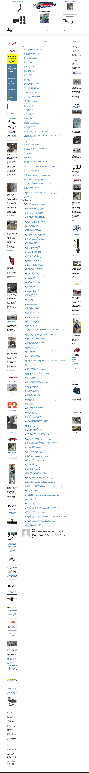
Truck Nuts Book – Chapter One (32, 189)
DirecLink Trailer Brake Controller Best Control (35, 239)
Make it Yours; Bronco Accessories (33, 289)
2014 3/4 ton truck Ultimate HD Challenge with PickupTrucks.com (38, 473)
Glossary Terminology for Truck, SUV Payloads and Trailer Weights (37, 175)
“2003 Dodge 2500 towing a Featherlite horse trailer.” (36, 506)
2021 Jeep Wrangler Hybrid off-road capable (32, 52)
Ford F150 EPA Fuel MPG (31, 298)
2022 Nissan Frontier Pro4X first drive (31, 58)
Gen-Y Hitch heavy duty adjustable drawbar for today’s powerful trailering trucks (42, 442)
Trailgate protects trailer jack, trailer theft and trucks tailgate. (35, 161)
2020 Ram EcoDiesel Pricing (31, 339)
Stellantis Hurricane (27, 157)
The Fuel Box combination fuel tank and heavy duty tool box (38, 477)
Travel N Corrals (75, 372)
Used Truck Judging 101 (30, 504)
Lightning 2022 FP (27, 137)
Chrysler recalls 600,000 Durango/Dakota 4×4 (35, 509)
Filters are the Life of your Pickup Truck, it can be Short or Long (36, 180)
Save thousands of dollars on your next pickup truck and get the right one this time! (42, 495)
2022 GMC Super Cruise (31, 299)
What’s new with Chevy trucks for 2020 (33, 343)
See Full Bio (55, 537)
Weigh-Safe (74, 357)
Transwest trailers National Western (33, 359)
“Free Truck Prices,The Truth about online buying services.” (37, 434)
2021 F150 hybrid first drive (31, 294)
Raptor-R (25, 152)
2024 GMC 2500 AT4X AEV (28, 70)
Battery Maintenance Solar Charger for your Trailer (34, 89)
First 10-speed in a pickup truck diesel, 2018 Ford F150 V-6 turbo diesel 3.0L (40, 402)
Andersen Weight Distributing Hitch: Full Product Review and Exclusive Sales (41, 482)
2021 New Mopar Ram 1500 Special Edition (34, 285)
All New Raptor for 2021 (30, 295)
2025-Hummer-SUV (27, 79)
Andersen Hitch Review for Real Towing (34, 261)
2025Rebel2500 (27, 80)
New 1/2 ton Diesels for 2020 (31, 325)
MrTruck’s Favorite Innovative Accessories (34, 457)
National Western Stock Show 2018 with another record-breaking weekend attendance (43, 400)
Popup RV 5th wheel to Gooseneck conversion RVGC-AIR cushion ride (39, 483)
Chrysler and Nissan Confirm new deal (33, 487)
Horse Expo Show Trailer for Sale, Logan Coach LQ (36, 433)
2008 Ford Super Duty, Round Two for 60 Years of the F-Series (38, 443)
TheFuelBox (74, 361)
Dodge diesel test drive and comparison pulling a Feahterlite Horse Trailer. (41, 493)
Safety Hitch (74, 377)
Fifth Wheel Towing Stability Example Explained (35, 253)
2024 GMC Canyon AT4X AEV (29, 71)
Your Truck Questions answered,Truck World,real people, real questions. (40, 521)
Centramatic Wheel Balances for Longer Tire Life (35, 234)
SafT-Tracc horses (27, 153)
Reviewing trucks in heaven (31, 320)
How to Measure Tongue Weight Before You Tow (35, 218)
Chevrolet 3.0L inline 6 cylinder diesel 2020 (34, 346)
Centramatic (74, 208)
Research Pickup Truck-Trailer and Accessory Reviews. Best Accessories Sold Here (40, 166)
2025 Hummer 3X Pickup (28, 76)
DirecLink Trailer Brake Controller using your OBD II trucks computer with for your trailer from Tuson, (12, 691)
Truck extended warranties (31, 499)
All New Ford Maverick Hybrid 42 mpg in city (32, 83)
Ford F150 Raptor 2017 (30, 426)
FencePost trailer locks (28, 108)
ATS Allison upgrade (30, 503)
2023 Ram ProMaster (28, 67)
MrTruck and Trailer (12, 633)
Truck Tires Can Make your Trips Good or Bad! (33, 182)
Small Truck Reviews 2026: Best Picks (33, 269)
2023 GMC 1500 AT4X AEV (28, 63)
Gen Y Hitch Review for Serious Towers (34, 231)
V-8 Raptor (26, 165)
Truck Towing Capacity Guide (32, 226)
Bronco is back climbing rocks (29, 93)
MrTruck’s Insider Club (28, 141)
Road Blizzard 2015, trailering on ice (33, 428)
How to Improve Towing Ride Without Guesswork (35, 209)
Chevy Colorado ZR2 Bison (31, 376)
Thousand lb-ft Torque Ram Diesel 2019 (34, 357)
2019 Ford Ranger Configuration (32, 378)
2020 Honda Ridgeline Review (32, 317)
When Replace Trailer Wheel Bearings (33, 260)
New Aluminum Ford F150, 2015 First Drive (34, 476)
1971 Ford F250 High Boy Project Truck (33, 386)
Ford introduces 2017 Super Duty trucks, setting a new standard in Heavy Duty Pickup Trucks (44, 431)
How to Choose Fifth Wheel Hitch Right (33, 257)
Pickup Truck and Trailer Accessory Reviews (34, 441)
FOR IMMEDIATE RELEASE (31, 498)
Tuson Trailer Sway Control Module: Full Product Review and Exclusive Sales (41, 463)
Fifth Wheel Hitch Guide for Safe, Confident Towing (36, 221)
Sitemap (25, 197)
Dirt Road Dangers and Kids (31, 304)
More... (80, 99)
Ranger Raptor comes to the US (32, 312)
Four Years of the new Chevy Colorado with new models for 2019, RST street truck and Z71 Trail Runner (46, 367)
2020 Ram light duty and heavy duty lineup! (34, 335)
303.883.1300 (44, 34)
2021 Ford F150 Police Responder (32, 290)
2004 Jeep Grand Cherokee (31, 490)
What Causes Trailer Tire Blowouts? (33, 240)
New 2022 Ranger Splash (28, 143)
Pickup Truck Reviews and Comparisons (31, 170)
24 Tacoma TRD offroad (28, 82)
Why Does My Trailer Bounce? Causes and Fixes (35, 205)
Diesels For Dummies (30, 494)
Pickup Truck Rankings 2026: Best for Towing (35, 276)
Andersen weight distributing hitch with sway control (34, 85)
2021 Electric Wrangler (28, 50)
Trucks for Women (27, 178)
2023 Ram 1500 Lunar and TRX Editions (31, 65)
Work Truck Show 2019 (30, 351)
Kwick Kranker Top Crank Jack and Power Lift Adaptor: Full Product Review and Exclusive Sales (42, 135)
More (14, 331)
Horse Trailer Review (28, 169)
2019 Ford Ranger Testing (31, 389)
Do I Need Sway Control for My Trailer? (33, 244)
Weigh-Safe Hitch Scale (11, 734)
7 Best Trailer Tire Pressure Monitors (33, 252)
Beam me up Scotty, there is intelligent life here (33, 91)
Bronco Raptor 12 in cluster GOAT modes (32, 96)
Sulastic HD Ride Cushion (11, 733)
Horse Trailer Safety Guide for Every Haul (34, 211)
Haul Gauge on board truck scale (32, 368)
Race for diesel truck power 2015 (32, 438)
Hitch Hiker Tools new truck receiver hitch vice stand (34, 128)
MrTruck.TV (26, 174)
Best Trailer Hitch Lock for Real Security (34, 222)
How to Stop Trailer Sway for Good (33, 264)
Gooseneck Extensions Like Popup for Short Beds (36, 246)
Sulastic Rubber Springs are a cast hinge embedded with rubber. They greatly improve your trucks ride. (12, 613)
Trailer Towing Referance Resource (65, 30)
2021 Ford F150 (29, 309)
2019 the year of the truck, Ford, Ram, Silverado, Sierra (37, 382)
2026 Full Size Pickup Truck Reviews (33, 273)
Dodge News (28, 491)
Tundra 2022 (26, 163)
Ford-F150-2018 (29, 409)
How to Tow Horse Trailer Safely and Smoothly (35, 217)
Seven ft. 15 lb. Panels (12, 381)
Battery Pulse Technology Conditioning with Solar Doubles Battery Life (37, 183)
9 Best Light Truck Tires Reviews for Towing (34, 266)
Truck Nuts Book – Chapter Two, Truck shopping (35, 191)
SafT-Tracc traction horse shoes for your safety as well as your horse (37, 154)
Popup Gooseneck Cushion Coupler (33, 470)
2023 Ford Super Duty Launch (32, 277)
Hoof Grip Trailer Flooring (31, 291)
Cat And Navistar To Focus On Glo (32, 513)
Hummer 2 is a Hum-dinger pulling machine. (34, 451)
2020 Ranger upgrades (30, 313)
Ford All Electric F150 (27, 111)
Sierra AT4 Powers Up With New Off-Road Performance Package (38, 361)
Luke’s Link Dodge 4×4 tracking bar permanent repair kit (37, 456)
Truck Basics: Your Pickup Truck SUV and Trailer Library (34, 179)
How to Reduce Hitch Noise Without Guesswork (35, 204)
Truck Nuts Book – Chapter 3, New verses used (35, 192)
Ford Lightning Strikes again (31, 283)
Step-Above (74, 375)
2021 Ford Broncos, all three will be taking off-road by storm (38, 311)
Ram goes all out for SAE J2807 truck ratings (34, 435)
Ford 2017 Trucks (29, 419)
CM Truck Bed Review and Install (32, 390)
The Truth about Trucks (12, 677)
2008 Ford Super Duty (30, 444)
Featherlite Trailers (30, 459)
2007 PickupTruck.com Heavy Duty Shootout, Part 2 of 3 (37, 450)
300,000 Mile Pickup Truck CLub (32, 519)
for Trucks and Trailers (12, 453)
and (12, 136)
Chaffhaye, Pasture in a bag (31, 515)
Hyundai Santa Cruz (30, 278)
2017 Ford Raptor (29, 412)
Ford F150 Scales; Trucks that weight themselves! (35, 282)
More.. (73, 133)
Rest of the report (75, 277)
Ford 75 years (26, 110)
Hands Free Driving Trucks (31, 286)
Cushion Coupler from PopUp (32, 500)
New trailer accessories (31, 408)
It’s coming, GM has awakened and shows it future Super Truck (36, 131)
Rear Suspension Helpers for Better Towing (34, 208)
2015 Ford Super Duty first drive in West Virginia (35, 472)
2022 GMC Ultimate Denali (29, 57)
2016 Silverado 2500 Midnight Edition (33, 417)
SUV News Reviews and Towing (30, 184)
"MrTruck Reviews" (70, 12)
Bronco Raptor (26, 95)
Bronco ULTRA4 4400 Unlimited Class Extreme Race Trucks (37, 296)
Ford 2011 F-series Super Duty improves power (35, 448)
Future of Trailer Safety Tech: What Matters (34, 259)
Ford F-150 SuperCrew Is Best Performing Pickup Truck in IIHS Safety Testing (41, 350)
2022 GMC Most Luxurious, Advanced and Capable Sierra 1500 (36, 56)
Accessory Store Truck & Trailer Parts (51, 30)
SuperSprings (76, 234)
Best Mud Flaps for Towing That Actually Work (35, 207)
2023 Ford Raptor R (27, 61)
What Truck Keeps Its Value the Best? (33, 272)
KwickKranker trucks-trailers (29, 136)
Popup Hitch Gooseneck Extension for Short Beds (36, 233)
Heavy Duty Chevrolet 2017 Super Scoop (34, 415)
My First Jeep (28, 316)
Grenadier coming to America (29, 126)
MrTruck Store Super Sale (12, 58)
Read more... (12, 308)
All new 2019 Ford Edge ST (31, 399)
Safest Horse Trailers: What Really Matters (34, 265)
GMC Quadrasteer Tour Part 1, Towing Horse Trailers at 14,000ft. (38, 439)
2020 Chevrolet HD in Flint (31, 354)
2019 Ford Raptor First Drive (31, 365)
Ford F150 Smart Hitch (28, 114)
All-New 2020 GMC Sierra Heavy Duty (33, 356)
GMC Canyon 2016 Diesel (31, 424)
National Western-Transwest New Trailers (34, 411)
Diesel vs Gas (29, 522)
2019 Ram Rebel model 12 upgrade (33, 374)
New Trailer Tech (27, 145)
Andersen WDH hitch (11, 718)
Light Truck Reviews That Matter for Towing (34, 268)
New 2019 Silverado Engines (31, 385)
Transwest (74, 359)
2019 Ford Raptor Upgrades (31, 383)
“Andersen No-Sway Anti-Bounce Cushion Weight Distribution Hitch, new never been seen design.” (45, 486)
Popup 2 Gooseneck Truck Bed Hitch (33, 469)
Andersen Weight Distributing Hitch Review (34, 237)
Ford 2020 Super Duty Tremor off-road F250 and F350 (36, 344)
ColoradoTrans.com (12, 575)
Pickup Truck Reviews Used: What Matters (34, 248)
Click (75, 160)
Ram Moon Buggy (27, 149)
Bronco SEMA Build (27, 97)
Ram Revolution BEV (30, 281)
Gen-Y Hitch (9, 720)
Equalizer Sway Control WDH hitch (33, 307)
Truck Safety (26, 162)
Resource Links (27, 195)
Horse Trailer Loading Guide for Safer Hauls (35, 215)
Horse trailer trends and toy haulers (33, 324)
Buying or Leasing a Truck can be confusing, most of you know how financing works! (42, 334)
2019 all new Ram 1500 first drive (32, 391)
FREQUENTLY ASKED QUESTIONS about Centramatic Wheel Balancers (39, 508)
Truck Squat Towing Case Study (32, 242)
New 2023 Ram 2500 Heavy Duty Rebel (31, 144)
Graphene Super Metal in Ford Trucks (33, 370)
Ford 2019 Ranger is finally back (32, 398)
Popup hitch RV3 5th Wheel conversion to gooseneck (36, 454)
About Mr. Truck (27, 167)
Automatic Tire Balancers (12, 452)
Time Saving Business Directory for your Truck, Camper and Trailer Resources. (41, 526)
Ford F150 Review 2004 (30, 446)
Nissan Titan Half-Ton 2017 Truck (32, 413)
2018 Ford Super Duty (30, 404)
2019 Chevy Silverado (30, 403)
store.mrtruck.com (12, 745)
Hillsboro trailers (27, 127)
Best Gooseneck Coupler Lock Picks (33, 229)
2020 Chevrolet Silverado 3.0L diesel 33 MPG (35, 342)
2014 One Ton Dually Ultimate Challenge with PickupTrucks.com (38, 474)
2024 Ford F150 (26, 69)
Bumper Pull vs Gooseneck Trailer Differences (35, 213)
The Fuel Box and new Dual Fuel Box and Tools (35, 460)
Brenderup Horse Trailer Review (30, 92)
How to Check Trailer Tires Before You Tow (34, 212)
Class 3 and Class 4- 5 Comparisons (31, 101)
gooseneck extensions (21, 1)
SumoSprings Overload (11, 738)
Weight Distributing (12, 118)
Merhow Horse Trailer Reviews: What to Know (35, 263)
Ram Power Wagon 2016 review (32, 422)
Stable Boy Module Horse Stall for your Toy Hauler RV (36, 481)
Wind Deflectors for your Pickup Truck (33, 496)
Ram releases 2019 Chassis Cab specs (33, 355)
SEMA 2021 (26, 156)
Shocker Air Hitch (10, 735)
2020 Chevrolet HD (29, 364)
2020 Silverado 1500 (30, 347)
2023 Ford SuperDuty (28, 62)
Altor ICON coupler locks (11, 715)
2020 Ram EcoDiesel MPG (31, 328)
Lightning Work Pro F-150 (28, 139)
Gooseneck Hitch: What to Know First (33, 230)
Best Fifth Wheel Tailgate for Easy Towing (34, 227)
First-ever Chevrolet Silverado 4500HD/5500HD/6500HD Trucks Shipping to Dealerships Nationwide (45, 360)
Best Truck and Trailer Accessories (33, 247)
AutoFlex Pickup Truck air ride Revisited (31, 87)
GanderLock (74, 379)
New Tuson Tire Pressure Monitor (19, 14)
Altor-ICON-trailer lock (28, 84)
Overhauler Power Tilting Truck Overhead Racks (35, 369)
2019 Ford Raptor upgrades (31, 377)
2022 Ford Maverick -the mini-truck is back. (32, 53)
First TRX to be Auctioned (28, 109)
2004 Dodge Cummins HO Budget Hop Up (34, 447)
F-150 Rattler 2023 (27, 106)
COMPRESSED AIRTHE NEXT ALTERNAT (33, 524)
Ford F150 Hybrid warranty (29, 113)
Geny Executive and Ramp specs (30, 122)
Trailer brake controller (28, 160)
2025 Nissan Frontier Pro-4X (29, 78)
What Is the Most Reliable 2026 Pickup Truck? (35, 270)
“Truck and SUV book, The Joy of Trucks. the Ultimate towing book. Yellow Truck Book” (43, 507)
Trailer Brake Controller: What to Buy (33, 250)
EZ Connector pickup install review (33, 480)
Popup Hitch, (14, 1)
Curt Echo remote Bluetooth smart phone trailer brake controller (36, 102)
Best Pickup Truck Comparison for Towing (34, 274)
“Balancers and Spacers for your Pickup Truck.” (35, 485)
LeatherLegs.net (77, 415)
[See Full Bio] (59, 537)
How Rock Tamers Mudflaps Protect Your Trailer (35, 238)
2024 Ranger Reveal (27, 72)
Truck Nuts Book (27, 188)
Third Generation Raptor (28, 158)
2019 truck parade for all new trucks (33, 395)
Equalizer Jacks (74, 368)
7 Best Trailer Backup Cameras (32, 255)
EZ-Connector (74, 373)
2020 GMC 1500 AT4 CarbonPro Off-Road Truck (33, 49)
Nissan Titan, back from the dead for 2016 (34, 468)
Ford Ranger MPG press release (32, 363)
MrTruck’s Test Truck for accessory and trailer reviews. (37, 467)
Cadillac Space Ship (30, 287)
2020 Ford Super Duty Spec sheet (32, 331)
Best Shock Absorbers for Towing (32, 224)
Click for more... (77, 175)
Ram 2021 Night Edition (30, 305)
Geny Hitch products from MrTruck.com (31, 123)
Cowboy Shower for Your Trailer (32, 465)
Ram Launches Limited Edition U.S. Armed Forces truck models (36, 148)
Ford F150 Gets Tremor (30, 300)
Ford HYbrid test (29, 303)
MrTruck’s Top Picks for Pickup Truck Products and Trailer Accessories (37, 173)
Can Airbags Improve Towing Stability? (33, 243)
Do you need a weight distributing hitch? (34, 322)
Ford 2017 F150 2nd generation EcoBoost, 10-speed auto (37, 420)
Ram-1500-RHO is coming (28, 150)
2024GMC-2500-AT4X (28, 75)
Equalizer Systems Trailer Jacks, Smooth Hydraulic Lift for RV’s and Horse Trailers (42, 478)
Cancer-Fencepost (27, 100)
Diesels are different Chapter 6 (30, 104)
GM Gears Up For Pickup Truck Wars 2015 (34, 461)
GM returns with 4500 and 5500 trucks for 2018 (35, 430)
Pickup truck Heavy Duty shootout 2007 (34, 452)
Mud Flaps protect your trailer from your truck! (35, 393)
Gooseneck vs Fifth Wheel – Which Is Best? (34, 220)
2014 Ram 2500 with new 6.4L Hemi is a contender (36, 437)
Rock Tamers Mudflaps (11, 737)
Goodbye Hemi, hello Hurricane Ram (31, 124)
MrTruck (29, 203)
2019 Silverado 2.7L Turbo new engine (33, 372)
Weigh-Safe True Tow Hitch (31, 318)
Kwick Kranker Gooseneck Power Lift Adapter (33, 134)
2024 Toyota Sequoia (28, 74)
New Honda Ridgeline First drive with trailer (34, 407)
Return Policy (26, 196)
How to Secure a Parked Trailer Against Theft (35, 216)
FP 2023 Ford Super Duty (28, 121)
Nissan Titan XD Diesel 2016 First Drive (33, 429)
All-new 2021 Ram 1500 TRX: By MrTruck (34, 308)
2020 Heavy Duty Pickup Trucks (32, 326)
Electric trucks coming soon (29, 105)
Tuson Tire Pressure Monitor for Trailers (34, 235)
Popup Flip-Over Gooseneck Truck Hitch (34, 394)
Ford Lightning (26, 115)
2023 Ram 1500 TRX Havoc (29, 66)
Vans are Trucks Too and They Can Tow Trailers (33, 186)
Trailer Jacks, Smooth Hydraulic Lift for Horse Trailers (12, 412)
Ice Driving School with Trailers (30, 130)
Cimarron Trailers (75, 370)
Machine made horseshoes (29, 140)
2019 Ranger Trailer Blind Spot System (33, 380)
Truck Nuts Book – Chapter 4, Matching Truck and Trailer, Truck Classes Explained (42, 193)
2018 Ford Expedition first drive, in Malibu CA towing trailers (37, 406)
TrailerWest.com (77, 407)
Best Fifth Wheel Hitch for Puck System (33, 225)
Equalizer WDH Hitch (11, 731)
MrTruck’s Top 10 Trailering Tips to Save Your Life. (36, 338)
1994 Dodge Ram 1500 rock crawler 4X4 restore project (37, 421)
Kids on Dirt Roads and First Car (30, 132)
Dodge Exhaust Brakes (30, 511)
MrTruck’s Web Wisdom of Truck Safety (31, 187)
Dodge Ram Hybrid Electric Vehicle (33, 525)
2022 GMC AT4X (27, 54)
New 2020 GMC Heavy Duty (31, 337)
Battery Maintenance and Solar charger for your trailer (34, 88)
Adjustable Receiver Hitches (44, 25)
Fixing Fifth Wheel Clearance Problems (33, 251)
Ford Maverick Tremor (28, 118)
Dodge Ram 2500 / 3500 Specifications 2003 (34, 502)
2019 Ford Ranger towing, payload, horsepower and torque (37, 373)
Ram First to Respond (30, 279)
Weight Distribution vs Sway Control (33, 256)
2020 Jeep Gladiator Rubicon (31, 348)
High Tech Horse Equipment (31, 489)
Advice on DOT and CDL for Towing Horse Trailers (33, 176)
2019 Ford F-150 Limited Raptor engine (33, 381)
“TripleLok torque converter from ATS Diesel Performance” (37, 520)
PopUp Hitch (74, 381)
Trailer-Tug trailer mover (31, 352)
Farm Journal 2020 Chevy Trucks (32, 341)
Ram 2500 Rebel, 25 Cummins (29, 147)
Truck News (76, 30)
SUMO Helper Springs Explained (32, 321)
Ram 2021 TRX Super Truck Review (33, 292)
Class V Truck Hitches (30, 464)
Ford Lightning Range (28, 117)
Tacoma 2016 (28, 425)
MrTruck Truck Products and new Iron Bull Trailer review (37, 333)
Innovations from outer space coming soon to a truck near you (38, 512)
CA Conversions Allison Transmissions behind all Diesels (35, 98)
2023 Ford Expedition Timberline (30, 59)
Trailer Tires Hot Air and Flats (32, 302)
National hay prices (30, 455)
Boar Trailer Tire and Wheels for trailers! (34, 416)
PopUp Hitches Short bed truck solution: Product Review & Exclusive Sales (40, 396)
